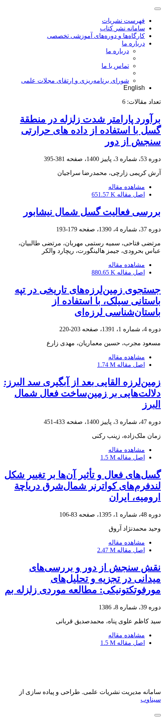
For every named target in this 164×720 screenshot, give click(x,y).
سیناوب (151, 699)
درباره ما (133, 43)
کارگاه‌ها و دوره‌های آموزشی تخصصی (96, 35)
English (134, 87)
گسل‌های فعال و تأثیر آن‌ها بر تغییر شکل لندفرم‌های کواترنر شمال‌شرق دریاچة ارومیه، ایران (82, 485)
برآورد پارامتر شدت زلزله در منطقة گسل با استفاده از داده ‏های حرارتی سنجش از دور (90, 130)
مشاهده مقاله (126, 186)
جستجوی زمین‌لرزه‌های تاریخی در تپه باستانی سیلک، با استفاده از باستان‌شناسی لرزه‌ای (88, 300)
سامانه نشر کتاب (122, 28)
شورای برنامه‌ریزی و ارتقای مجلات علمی (75, 80)
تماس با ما (115, 65)
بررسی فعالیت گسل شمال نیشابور (92, 212)
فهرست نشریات (123, 20)
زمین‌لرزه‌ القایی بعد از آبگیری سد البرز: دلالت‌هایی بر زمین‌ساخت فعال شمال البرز (82, 393)
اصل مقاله (118, 194)
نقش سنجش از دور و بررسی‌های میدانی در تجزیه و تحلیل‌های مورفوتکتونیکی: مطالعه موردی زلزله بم (83, 578)
